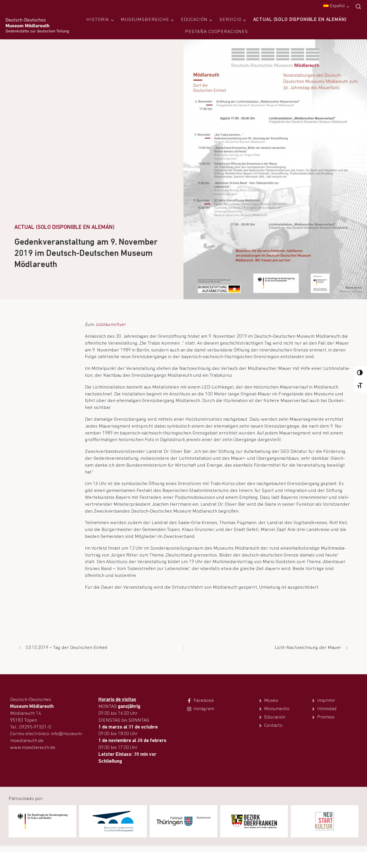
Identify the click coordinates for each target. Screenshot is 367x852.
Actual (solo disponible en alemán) (300, 19)
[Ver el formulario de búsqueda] (358, 7)
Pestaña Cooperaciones (216, 31)
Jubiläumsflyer (110, 324)
